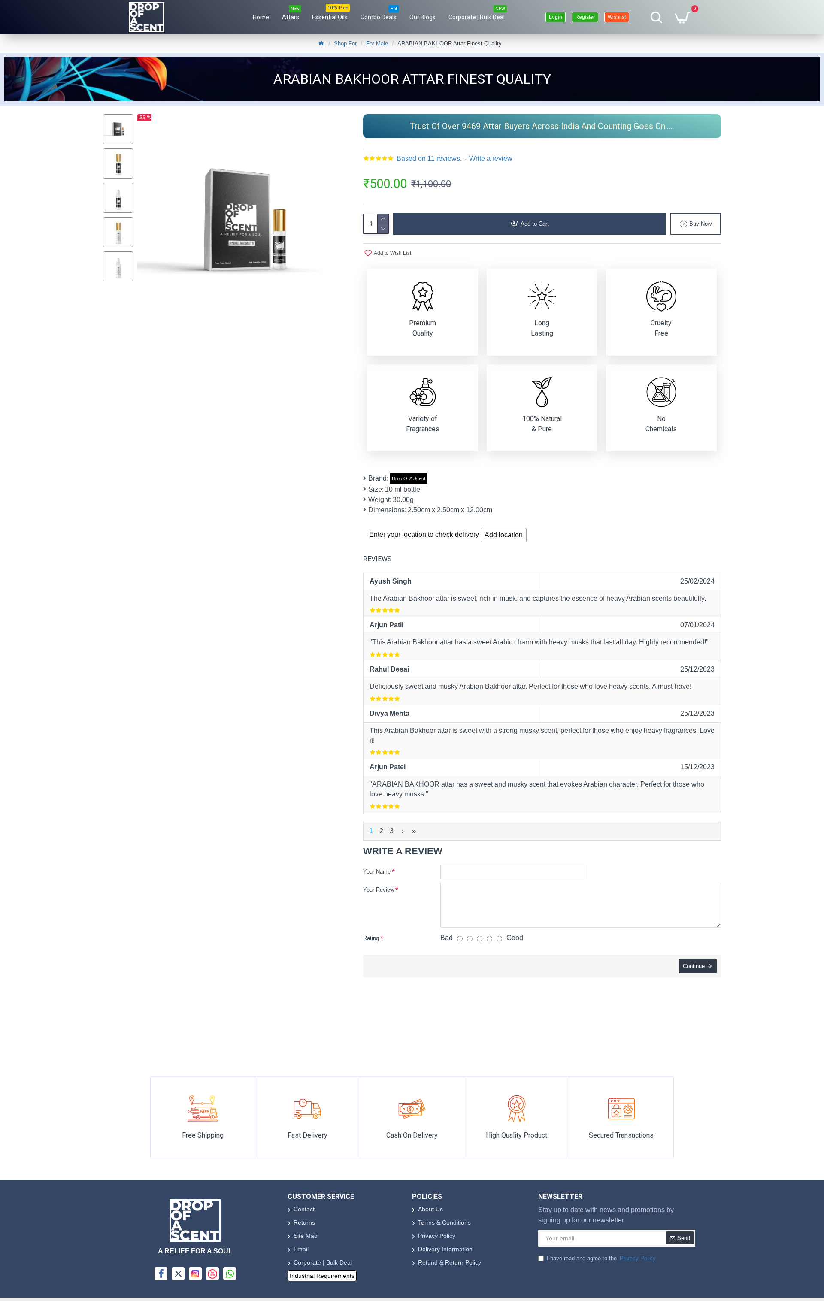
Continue (694, 966)
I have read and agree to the (601, 1258)
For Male (377, 43)
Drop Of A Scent (408, 478)
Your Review (378, 889)
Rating (371, 938)
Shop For (345, 43)
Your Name (377, 871)
